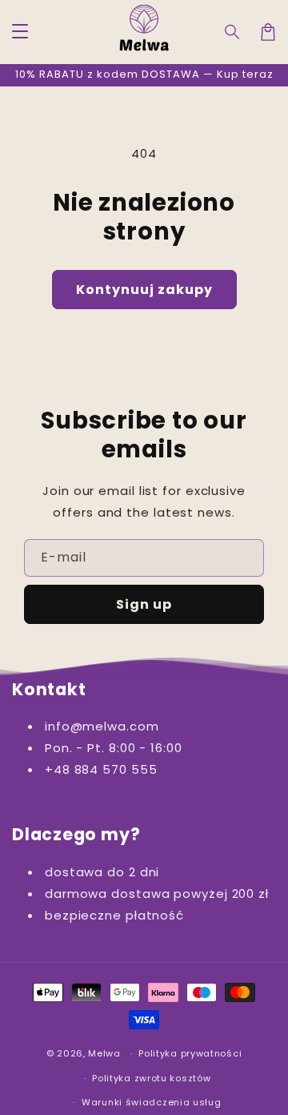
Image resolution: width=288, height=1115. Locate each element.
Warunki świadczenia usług (152, 1102)
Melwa (104, 1053)
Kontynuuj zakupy (144, 289)
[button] (232, 32)
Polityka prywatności (190, 1053)
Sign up (144, 604)
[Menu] (20, 32)
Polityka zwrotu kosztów (151, 1078)
